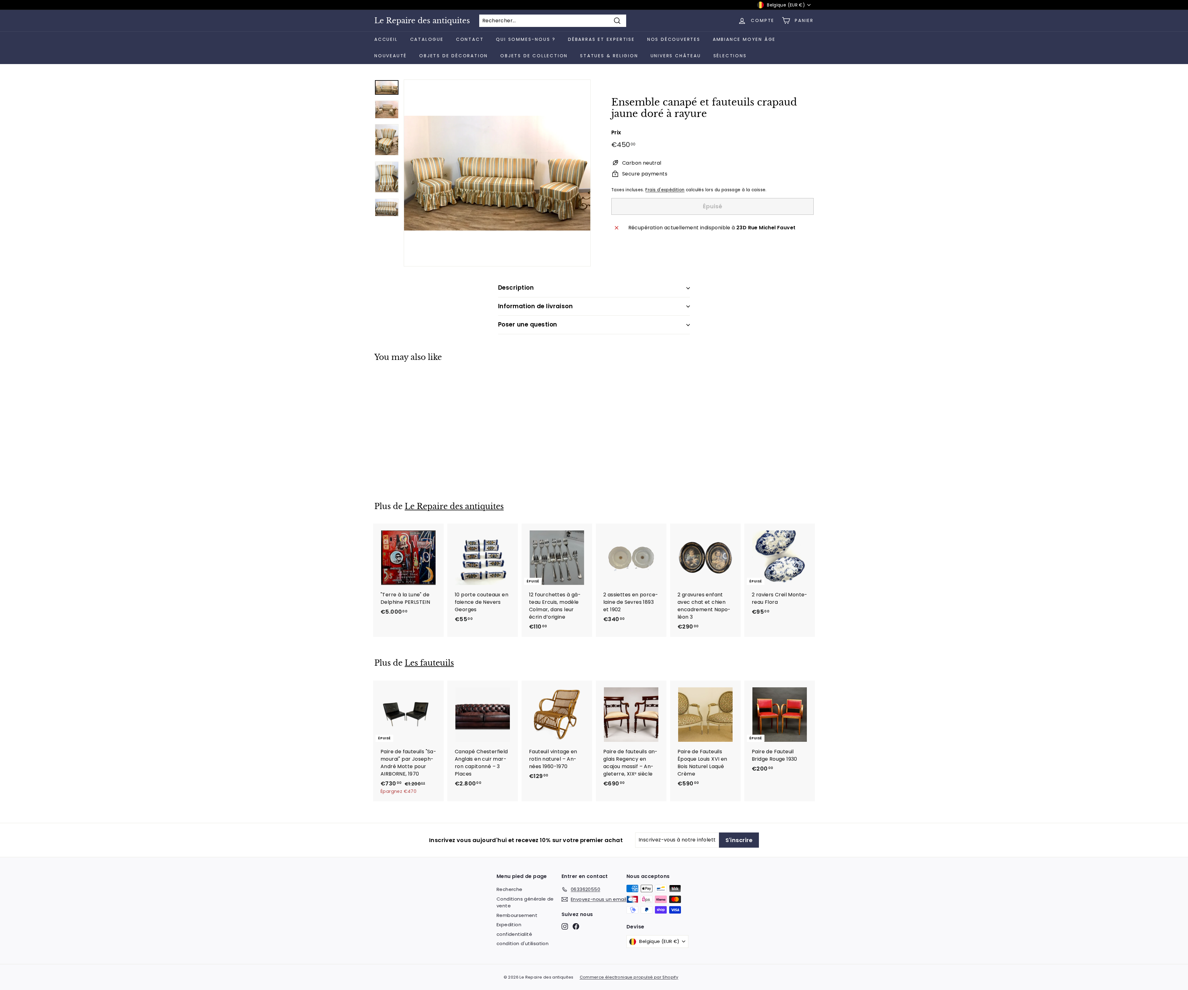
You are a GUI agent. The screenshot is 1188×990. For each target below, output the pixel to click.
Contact (470, 39)
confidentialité (514, 934)
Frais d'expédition (664, 190)
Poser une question (527, 324)
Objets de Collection (534, 56)
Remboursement (517, 915)
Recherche (510, 889)
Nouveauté (390, 56)
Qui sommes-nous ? (526, 39)
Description (516, 287)
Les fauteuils (429, 663)
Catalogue (427, 39)
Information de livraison (535, 306)
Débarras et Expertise (601, 39)
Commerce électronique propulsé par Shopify (629, 977)
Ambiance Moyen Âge (744, 39)
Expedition (509, 924)
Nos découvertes (673, 39)
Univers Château (676, 56)
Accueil (386, 39)
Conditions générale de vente (525, 902)
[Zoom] (497, 173)
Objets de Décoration (453, 56)
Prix (616, 132)
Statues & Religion (609, 56)
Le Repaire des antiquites (422, 20)
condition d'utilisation (523, 943)
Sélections (730, 56)
